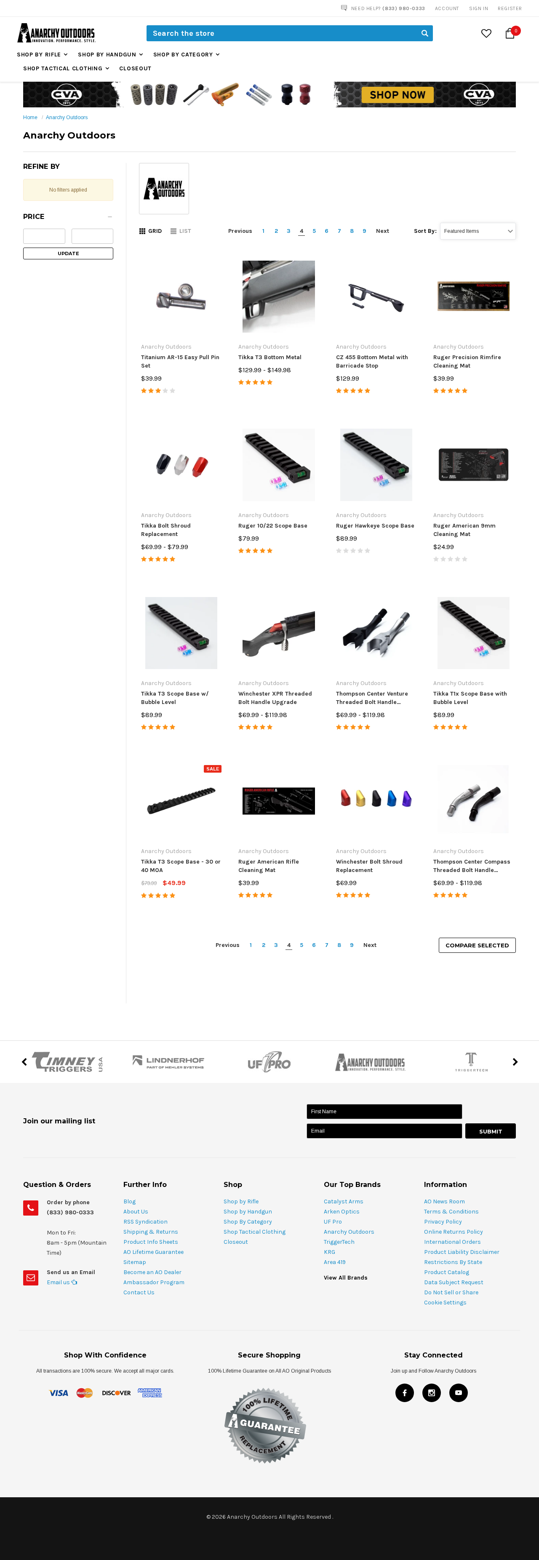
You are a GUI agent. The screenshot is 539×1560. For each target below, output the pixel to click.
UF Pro (333, 1221)
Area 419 (335, 1262)
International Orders (452, 1241)
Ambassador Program (153, 1282)
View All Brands (346, 1277)
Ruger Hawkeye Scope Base (375, 525)
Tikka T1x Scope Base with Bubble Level (470, 698)
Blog (129, 1201)
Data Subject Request (453, 1282)
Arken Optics (342, 1211)
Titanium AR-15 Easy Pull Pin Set (180, 361)
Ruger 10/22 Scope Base (272, 525)
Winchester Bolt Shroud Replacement (369, 866)
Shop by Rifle (39, 54)
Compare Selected (477, 945)
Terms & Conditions (451, 1211)
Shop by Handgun (107, 54)
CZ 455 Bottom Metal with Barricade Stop (372, 361)
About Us (135, 1211)
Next (382, 231)
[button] (68, 219)
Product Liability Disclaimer (461, 1252)
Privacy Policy (443, 1221)
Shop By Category (183, 54)
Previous (240, 231)
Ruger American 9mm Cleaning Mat (464, 530)
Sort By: (425, 231)
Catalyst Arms (343, 1201)
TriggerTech (339, 1241)
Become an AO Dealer (152, 1272)
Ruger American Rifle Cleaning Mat (268, 866)
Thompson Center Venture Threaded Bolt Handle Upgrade (372, 698)
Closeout (135, 68)
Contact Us (139, 1292)
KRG (329, 1252)
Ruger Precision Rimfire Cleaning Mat (467, 361)
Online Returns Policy (453, 1231)
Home (30, 117)
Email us (59, 1282)
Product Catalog (446, 1272)
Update (68, 253)
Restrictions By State (453, 1262)
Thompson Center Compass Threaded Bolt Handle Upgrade (471, 866)
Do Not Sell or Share (451, 1292)
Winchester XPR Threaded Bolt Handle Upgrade (275, 698)
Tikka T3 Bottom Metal (270, 357)
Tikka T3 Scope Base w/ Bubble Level (175, 698)
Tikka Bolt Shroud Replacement (166, 530)
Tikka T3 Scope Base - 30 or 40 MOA (181, 866)
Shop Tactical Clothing (62, 68)
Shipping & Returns (150, 1231)
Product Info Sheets (150, 1241)
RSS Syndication (145, 1221)
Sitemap (134, 1262)
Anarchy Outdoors (67, 117)
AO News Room (444, 1201)
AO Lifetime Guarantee (153, 1252)
